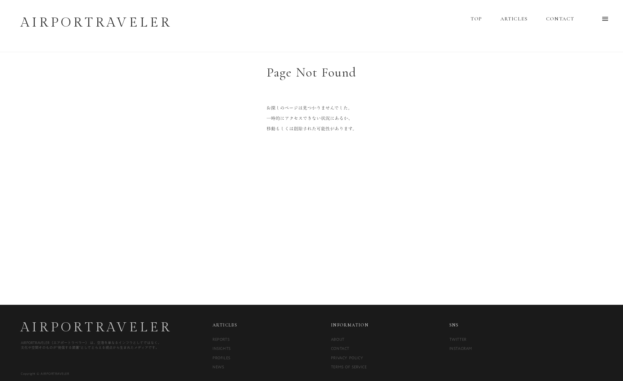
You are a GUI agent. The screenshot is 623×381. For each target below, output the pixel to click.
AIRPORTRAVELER (96, 327)
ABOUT (338, 339)
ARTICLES (514, 19)
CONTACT (560, 19)
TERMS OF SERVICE (349, 367)
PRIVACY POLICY (347, 358)
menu (605, 19)
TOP (476, 19)
